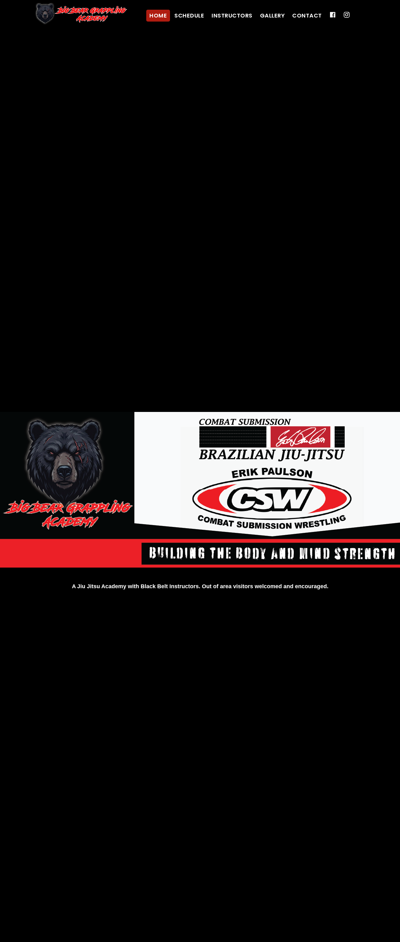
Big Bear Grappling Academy (81, 14)
